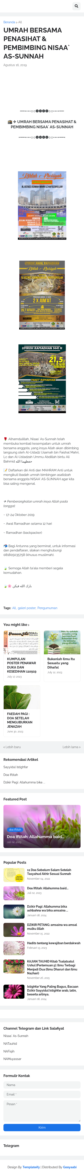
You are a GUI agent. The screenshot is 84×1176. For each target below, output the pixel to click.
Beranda (9, 22)
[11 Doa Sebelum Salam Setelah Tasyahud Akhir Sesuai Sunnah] (14, 875)
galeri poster (27, 608)
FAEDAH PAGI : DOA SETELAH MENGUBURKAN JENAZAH (19, 720)
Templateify (31, 1167)
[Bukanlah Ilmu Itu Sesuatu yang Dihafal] (62, 642)
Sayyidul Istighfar (15, 767)
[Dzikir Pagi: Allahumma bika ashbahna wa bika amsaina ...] (14, 912)
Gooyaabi (70, 1167)
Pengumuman (47, 608)
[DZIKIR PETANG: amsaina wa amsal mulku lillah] (14, 930)
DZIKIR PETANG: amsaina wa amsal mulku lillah (52, 926)
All (20, 22)
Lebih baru (13, 747)
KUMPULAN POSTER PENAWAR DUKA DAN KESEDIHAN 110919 (21, 665)
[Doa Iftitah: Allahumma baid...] (14, 893)
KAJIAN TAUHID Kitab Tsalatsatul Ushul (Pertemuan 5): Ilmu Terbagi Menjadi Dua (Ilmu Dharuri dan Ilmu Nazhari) (52, 967)
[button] (76, 6)
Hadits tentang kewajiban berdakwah (53, 943)
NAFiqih (8, 1051)
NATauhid (10, 1043)
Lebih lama (70, 747)
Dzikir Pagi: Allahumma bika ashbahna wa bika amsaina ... (47, 908)
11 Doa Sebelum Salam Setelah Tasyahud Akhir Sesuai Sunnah (49, 872)
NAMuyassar (12, 1059)
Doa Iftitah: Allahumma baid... (47, 888)
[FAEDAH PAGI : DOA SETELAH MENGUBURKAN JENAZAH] (22, 697)
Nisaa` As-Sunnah (15, 1036)
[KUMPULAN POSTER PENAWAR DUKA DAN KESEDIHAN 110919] (22, 642)
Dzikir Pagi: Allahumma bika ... (24, 782)
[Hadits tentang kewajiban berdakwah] (14, 948)
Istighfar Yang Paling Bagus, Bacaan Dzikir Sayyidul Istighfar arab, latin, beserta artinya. (52, 990)
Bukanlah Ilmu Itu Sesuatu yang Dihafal (61, 663)
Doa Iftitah (10, 775)
